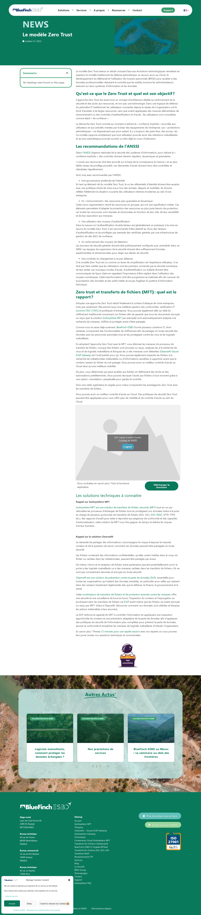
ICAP (126, 601)
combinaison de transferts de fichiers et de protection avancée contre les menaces (126, 594)
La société (80, 866)
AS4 (153, 514)
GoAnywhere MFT (112, 318)
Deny (29, 903)
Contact (78, 876)
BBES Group (80, 870)
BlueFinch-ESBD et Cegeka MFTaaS (91, 847)
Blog (77, 863)
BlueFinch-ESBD (125, 327)
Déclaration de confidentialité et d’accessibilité (43, 910)
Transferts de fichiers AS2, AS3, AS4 (92, 850)
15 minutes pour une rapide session (120, 631)
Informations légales (101, 908)
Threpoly (79, 827)
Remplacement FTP (84, 856)
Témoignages (81, 873)
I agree (128, 446)
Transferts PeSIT (82, 853)
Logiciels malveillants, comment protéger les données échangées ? (50, 752)
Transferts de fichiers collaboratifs (91, 843)
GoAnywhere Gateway (85, 833)
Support (78, 879)
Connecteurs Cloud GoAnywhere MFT (92, 840)
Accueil (78, 820)
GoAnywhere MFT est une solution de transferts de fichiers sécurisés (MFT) (116, 507)
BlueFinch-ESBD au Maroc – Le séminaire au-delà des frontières (151, 752)
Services (81, 10)
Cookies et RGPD (19, 910)
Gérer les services (11, 896)
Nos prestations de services (100, 751)
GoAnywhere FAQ (83, 883)
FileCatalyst (80, 837)
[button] (69, 880)
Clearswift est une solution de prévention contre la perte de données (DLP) (116, 577)
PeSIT (159, 514)
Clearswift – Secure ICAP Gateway (91, 830)
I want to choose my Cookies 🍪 (54, 903)
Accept (12, 903)
